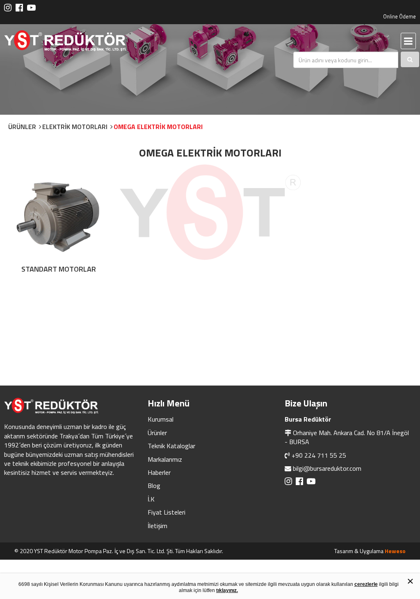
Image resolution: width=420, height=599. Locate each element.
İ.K (151, 499)
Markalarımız (165, 459)
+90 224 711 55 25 (319, 455)
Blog (154, 485)
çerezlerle (366, 584)
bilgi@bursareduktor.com (327, 468)
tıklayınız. (227, 590)
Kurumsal (160, 419)
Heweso (395, 551)
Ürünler (157, 433)
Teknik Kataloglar (171, 446)
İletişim (157, 526)
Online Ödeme (399, 16)
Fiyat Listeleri (166, 512)
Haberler (159, 472)
